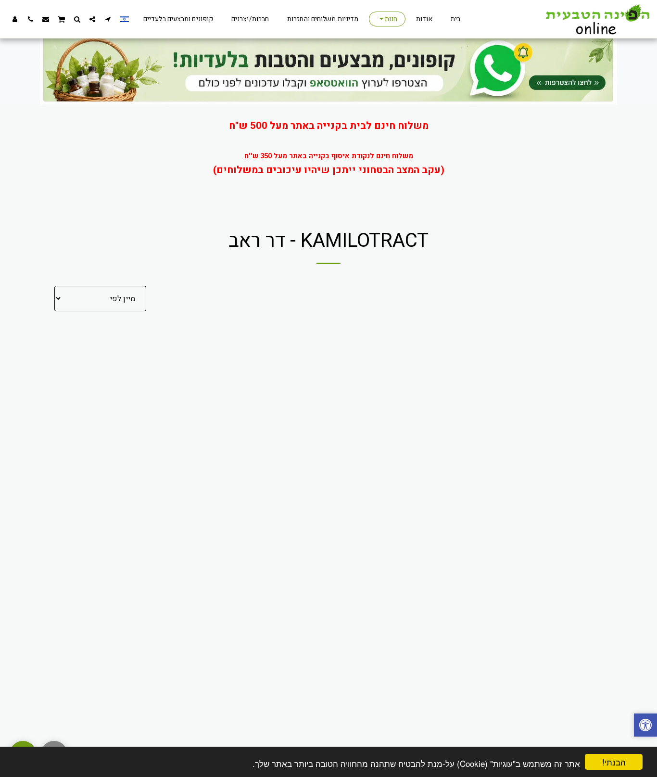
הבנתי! (614, 762)
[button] (108, 19)
